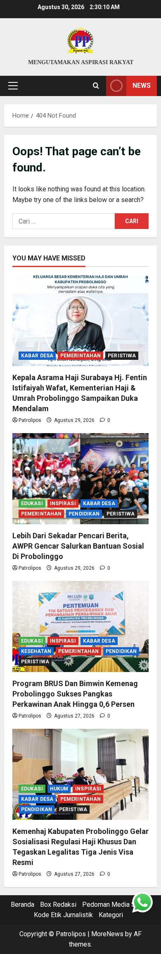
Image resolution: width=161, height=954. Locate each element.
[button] (13, 85)
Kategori (111, 915)
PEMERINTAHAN (80, 356)
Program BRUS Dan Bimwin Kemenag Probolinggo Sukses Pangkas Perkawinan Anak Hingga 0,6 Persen (75, 693)
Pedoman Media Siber (114, 904)
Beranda (22, 904)
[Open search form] (96, 85)
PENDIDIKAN (84, 514)
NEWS (142, 85)
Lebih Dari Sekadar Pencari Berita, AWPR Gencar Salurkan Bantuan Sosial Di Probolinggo (78, 546)
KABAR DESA (37, 356)
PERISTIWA (122, 356)
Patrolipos (30, 420)
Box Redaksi (58, 904)
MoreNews (107, 934)
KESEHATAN (36, 651)
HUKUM (59, 789)
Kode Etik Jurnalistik (63, 915)
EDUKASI (32, 503)
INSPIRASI (63, 503)
